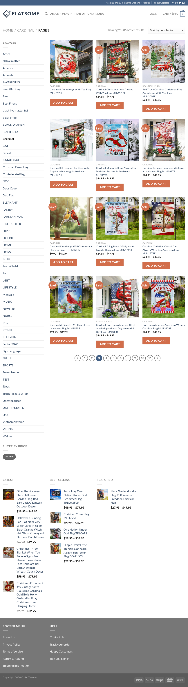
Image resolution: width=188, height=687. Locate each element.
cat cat (7, 153)
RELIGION (9, 337)
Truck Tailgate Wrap (15, 393)
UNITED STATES (13, 407)
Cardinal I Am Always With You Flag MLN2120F (70, 91)
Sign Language (12, 351)
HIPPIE (7, 230)
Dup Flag (8, 195)
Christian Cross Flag (15, 167)
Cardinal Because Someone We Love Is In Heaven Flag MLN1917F (163, 169)
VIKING (8, 429)
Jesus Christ (10, 266)
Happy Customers (61, 651)
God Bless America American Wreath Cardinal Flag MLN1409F (163, 326)
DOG (6, 181)
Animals (8, 75)
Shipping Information (16, 665)
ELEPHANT (10, 202)
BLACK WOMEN (14, 124)
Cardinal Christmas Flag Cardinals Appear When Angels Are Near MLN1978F (69, 171)
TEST (6, 379)
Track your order (60, 644)
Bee (5, 96)
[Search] (46, 13)
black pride (10, 117)
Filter (9, 456)
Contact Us (57, 637)
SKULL (7, 358)
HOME (7, 245)
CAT (5, 145)
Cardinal (25, 30)
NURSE (7, 315)
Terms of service (13, 651)
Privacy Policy (11, 644)
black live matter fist (15, 110)
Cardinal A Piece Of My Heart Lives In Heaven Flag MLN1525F (70, 326)
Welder (7, 436)
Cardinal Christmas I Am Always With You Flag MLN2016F (114, 91)
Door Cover (10, 188)
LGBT (6, 280)
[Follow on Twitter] (180, 3)
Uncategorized (12, 400)
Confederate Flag (14, 174)
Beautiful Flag (11, 89)
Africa (6, 54)
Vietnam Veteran (13, 421)
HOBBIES (9, 238)
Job (5, 273)
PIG (5, 322)
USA (5, 414)
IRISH (6, 259)
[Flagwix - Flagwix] (21, 14)
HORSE (7, 252)
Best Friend (10, 103)
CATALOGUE (11, 160)
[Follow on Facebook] (173, 3)
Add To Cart (63, 102)
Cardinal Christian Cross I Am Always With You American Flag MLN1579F (160, 250)
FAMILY (8, 209)
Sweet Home (11, 372)
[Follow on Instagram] (176, 3)
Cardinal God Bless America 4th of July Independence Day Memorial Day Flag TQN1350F (115, 328)
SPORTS (8, 365)
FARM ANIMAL (13, 216)
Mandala (8, 294)
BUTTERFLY (10, 131)
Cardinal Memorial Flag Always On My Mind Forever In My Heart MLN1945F (116, 171)
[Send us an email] (183, 3)
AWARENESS (11, 82)
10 (142, 358)
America (8, 68)
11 (150, 358)
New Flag (9, 308)
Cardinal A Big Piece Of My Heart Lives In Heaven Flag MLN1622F (115, 248)
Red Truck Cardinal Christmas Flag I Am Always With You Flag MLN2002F (162, 93)
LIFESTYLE (10, 287)
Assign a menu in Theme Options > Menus (128, 2)
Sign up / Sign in (59, 658)
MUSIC (7, 301)
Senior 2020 (10, 344)
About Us (9, 637)
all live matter (11, 61)
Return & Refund (13, 658)
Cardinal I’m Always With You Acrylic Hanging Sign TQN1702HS (71, 248)
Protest (7, 330)
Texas (6, 386)
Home (8, 30)
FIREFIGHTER (12, 223)
